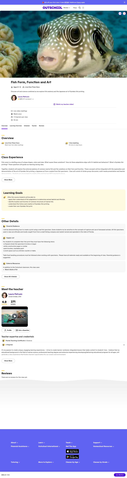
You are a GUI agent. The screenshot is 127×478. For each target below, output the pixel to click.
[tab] (5, 126)
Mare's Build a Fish (11, 270)
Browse (66, 8)
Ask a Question (24, 330)
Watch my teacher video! (65, 104)
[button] (63, 345)
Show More (8, 180)
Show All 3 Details (10, 277)
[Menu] (83, 8)
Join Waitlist (120, 475)
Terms (79, 2)
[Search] (80, 8)
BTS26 (66, 2)
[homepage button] (52, 7)
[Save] (124, 13)
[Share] (120, 13)
